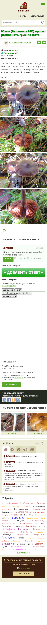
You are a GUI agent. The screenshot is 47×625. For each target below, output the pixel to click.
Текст (18, 290)
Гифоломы (22, 534)
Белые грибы (24, 511)
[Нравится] (20, 258)
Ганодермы (18, 526)
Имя (4, 361)
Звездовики (39, 546)
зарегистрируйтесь (9, 286)
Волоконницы (38, 520)
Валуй (43, 518)
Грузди (29, 540)
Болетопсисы (40, 515)
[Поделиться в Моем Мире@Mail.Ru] (18, 400)
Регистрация (38, 16)
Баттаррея (5, 509)
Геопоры (41, 526)
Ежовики (16, 546)
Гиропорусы (7, 535)
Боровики (18, 517)
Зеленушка (6, 550)
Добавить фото (23, 574)
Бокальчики (16, 514)
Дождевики (8, 543)
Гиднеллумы (39, 529)
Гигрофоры (8, 529)
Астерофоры (18, 506)
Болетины (29, 515)
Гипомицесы (25, 531)
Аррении (41, 503)
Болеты (5, 517)
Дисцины (41, 541)
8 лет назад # (39, 247)
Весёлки (5, 520)
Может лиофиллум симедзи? (26, 456)
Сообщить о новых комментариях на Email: (17, 372)
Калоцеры (29, 550)
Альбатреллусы (27, 503)
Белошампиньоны (9, 512)
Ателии (28, 506)
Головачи (22, 538)
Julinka (14, 50)
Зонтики (17, 549)
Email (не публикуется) (12, 366)
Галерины (6, 526)
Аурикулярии (39, 506)
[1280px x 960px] (23, 98)
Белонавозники (21, 509)
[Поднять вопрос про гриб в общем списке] (4, 231)
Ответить (8, 259)
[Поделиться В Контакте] (4, 400)
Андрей (9, 248)
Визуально (8, 290)
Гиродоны (41, 532)
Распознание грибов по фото (24, 560)
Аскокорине (6, 506)
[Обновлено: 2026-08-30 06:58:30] (42, 443)
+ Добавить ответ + (23, 272)
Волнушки (20, 521)
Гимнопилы (7, 532)
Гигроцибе (24, 528)
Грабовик (5, 541)
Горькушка (41, 538)
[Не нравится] (34, 258)
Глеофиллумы (39, 534)
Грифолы (16, 541)
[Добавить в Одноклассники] (14, 400)
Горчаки (32, 538)
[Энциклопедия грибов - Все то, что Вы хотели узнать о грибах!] (23, 8)
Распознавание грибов (20, 42)
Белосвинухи (39, 509)
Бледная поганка (39, 512)
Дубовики (6, 547)
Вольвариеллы (9, 523)
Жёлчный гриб (27, 547)
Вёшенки (40, 523)
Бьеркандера (32, 518)
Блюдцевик (6, 515)
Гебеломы (31, 526)
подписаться (19, 378)
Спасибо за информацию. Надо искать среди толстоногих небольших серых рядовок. (21, 486)
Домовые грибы (25, 544)
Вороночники (26, 523)
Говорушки (9, 537)
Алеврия (15, 503)
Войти (23, 16)
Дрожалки (40, 543)
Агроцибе (6, 503)
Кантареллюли (40, 550)
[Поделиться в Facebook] (9, 400)
